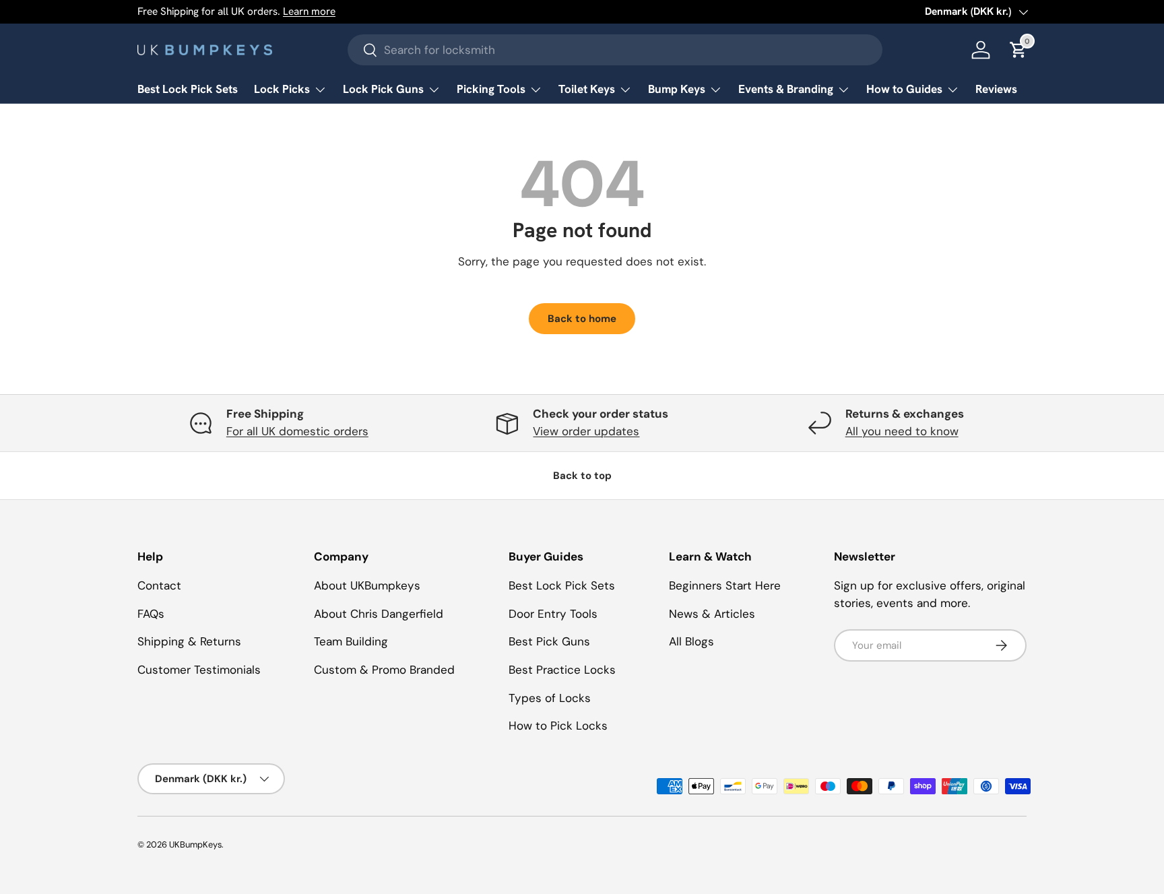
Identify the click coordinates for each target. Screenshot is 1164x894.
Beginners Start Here (725, 585)
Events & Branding (785, 89)
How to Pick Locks (558, 725)
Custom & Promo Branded (384, 669)
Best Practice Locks (562, 669)
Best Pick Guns (549, 641)
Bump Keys (676, 89)
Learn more (309, 11)
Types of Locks (550, 698)
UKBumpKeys (195, 844)
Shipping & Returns (189, 641)
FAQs (150, 613)
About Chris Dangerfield (378, 613)
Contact (159, 585)
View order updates (586, 431)
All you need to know (902, 431)
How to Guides (904, 89)
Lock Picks (282, 89)
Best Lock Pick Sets (187, 89)
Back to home (582, 318)
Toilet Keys (586, 89)
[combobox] (615, 49)
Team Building (351, 641)
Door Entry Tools (553, 613)
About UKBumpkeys (367, 585)
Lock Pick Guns (383, 89)
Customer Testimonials (199, 669)
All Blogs (691, 641)
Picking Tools (491, 89)
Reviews (996, 89)
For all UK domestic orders (297, 431)
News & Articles (712, 613)
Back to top (582, 475)
